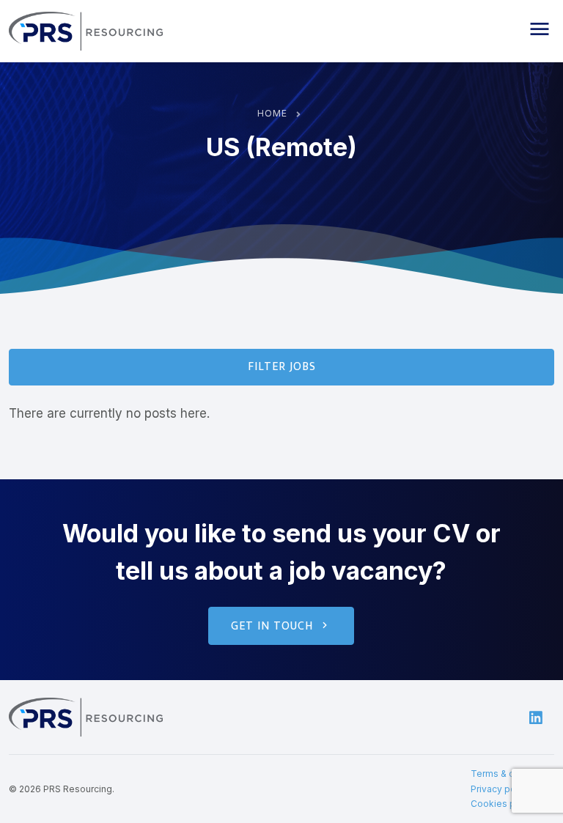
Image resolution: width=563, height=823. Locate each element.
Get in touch (272, 626)
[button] (539, 29)
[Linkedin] (535, 717)
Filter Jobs (282, 367)
